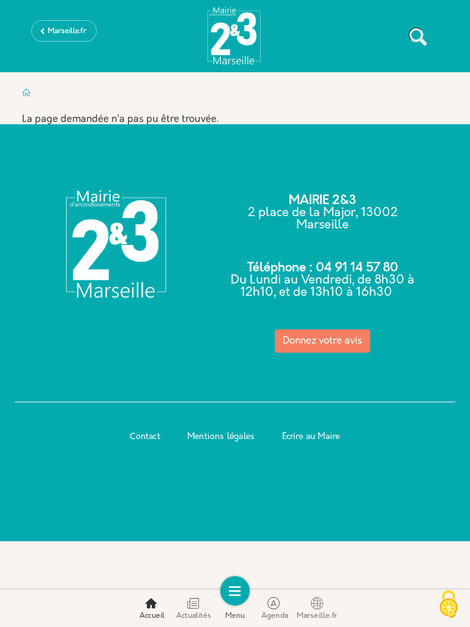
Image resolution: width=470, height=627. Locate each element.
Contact (145, 437)
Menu (235, 616)
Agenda (274, 616)
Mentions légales (221, 437)
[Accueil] (235, 38)
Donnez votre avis (322, 341)
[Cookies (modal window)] (448, 605)
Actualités (193, 616)
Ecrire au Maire (311, 437)
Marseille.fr (67, 31)
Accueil (152, 616)
